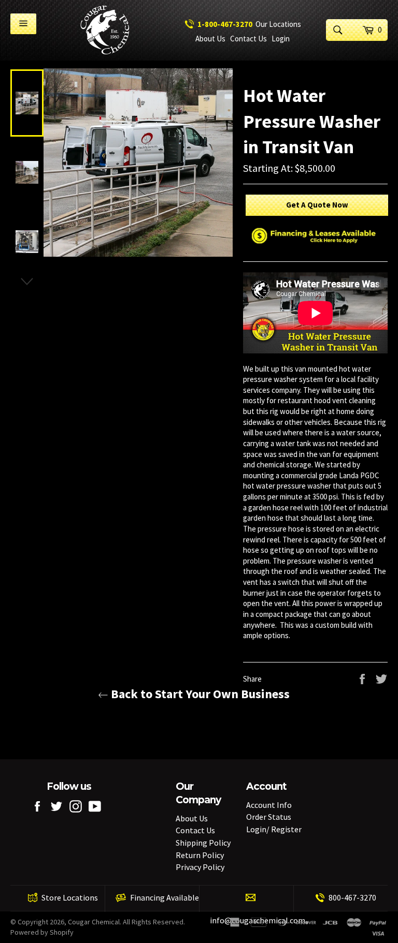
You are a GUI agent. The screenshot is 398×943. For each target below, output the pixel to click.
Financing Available (164, 897)
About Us (210, 38)
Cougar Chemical (94, 921)
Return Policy (200, 855)
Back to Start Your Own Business (199, 694)
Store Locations (69, 897)
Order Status (268, 817)
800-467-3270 (352, 897)
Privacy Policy (200, 867)
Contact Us (248, 38)
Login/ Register (274, 829)
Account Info (269, 805)
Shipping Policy (203, 842)
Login (281, 38)
